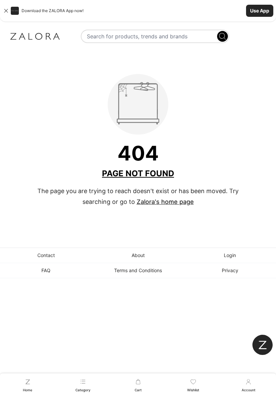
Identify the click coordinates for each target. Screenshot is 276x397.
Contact (46, 255)
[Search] (222, 36)
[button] (138, 11)
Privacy (230, 270)
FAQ (45, 270)
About (138, 255)
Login (230, 255)
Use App (259, 10)
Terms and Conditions (138, 270)
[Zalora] (35, 36)
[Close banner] (6, 10)
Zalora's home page (165, 201)
